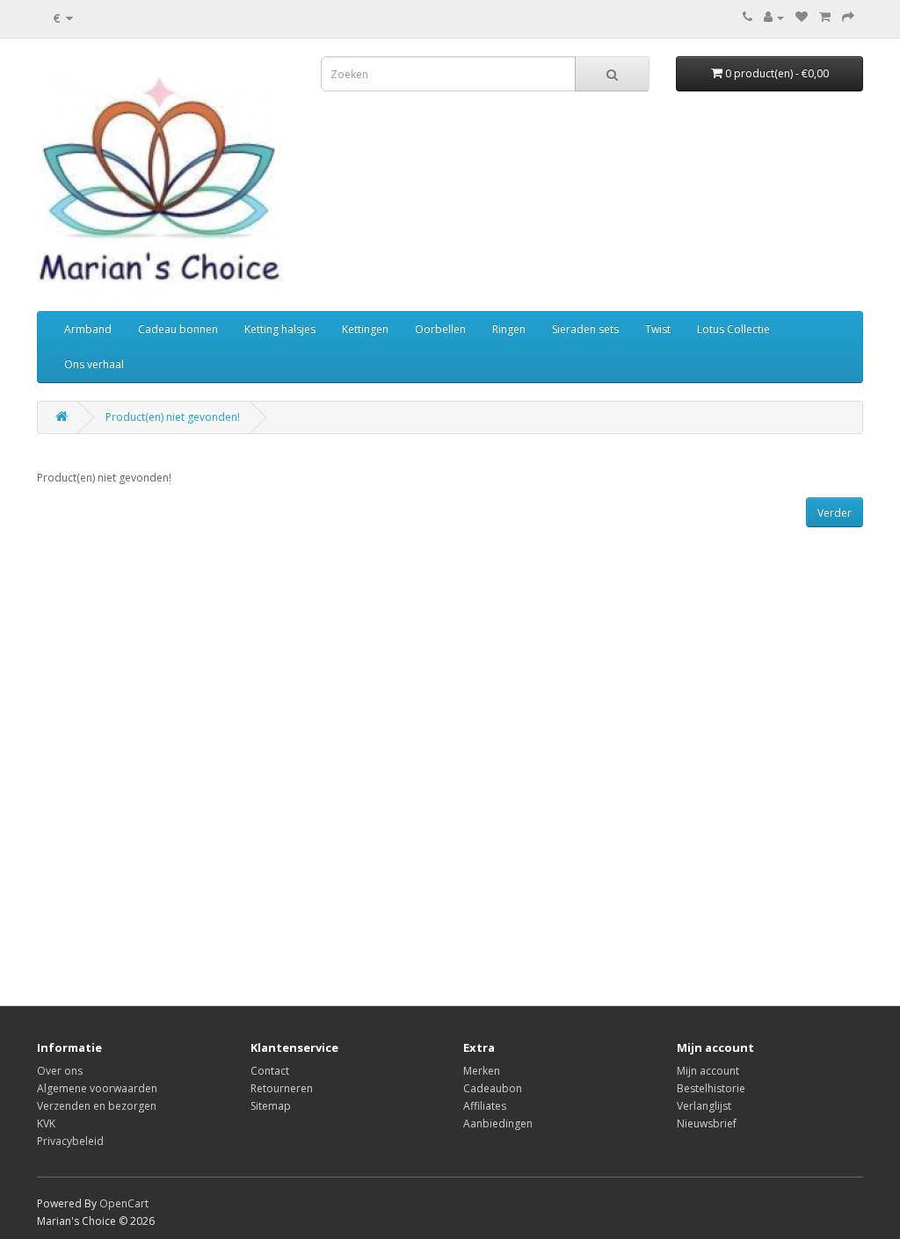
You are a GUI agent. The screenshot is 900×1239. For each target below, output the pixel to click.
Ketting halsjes (280, 329)
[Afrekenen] (848, 17)
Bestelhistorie (711, 1088)
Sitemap (270, 1105)
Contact (269, 1070)
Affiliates (484, 1105)
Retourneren (281, 1088)
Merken (481, 1070)
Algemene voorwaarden (97, 1088)
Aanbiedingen (498, 1123)
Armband (88, 329)
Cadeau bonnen (178, 329)
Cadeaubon (492, 1088)
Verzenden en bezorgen (96, 1105)
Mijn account (708, 1070)
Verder (834, 512)
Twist (658, 329)
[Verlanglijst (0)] (801, 17)
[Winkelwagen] (825, 17)
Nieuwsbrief (707, 1123)
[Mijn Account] (774, 17)
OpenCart (124, 1203)
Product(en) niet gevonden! (172, 416)
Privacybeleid (70, 1141)
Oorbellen (440, 329)
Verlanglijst (704, 1105)
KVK (46, 1123)
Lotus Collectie (733, 329)
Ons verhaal (94, 364)
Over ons (60, 1070)
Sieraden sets (585, 329)
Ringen (509, 329)
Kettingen (365, 329)
